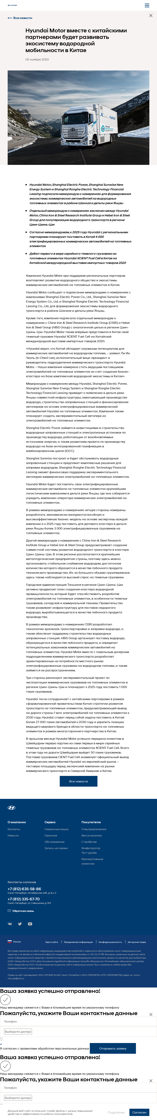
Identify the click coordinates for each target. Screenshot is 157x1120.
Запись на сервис (56, 848)
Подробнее (116, 1112)
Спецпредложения (94, 829)
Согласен (139, 1112)
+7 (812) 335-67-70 (24, 899)
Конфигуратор (91, 848)
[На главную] (12, 5)
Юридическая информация (78, 942)
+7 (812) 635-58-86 (24, 889)
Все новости (22, 18)
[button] (12, 808)
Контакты (14, 829)
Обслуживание (55, 841)
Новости (13, 835)
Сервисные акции (57, 829)
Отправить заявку (112, 1048)
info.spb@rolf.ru (16, 978)
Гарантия (51, 835)
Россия (17, 941)
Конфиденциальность (110, 942)
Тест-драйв (89, 852)
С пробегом (89, 841)
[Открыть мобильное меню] (147, 5)
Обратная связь (23, 910)
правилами (28, 1048)
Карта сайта (51, 942)
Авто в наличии (92, 835)
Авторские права (137, 942)
